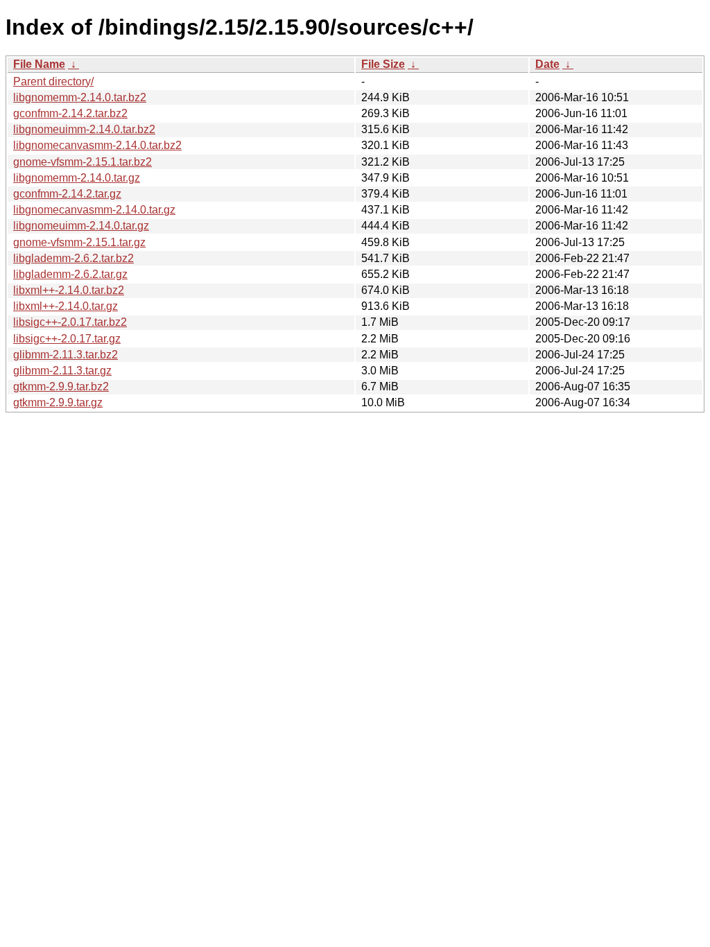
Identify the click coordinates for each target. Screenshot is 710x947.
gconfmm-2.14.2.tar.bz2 (70, 113)
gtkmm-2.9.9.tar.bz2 (61, 386)
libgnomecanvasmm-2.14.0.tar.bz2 (97, 145)
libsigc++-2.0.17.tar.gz (67, 339)
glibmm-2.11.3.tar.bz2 (65, 354)
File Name (39, 64)
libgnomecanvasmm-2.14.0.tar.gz (94, 210)
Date (547, 64)
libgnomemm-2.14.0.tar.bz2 (79, 97)
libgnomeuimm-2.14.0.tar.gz (81, 226)
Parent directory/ (53, 81)
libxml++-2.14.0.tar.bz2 (68, 290)
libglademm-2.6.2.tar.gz (70, 274)
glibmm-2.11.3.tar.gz (62, 370)
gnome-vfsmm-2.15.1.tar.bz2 (82, 162)
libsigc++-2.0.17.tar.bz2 (70, 322)
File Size (383, 64)
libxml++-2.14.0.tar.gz (65, 306)
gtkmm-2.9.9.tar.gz (58, 402)
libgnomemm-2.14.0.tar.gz (76, 178)
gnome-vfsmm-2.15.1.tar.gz (79, 242)
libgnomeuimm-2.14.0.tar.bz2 (84, 129)
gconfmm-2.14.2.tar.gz (67, 194)
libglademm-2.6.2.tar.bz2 (73, 258)
